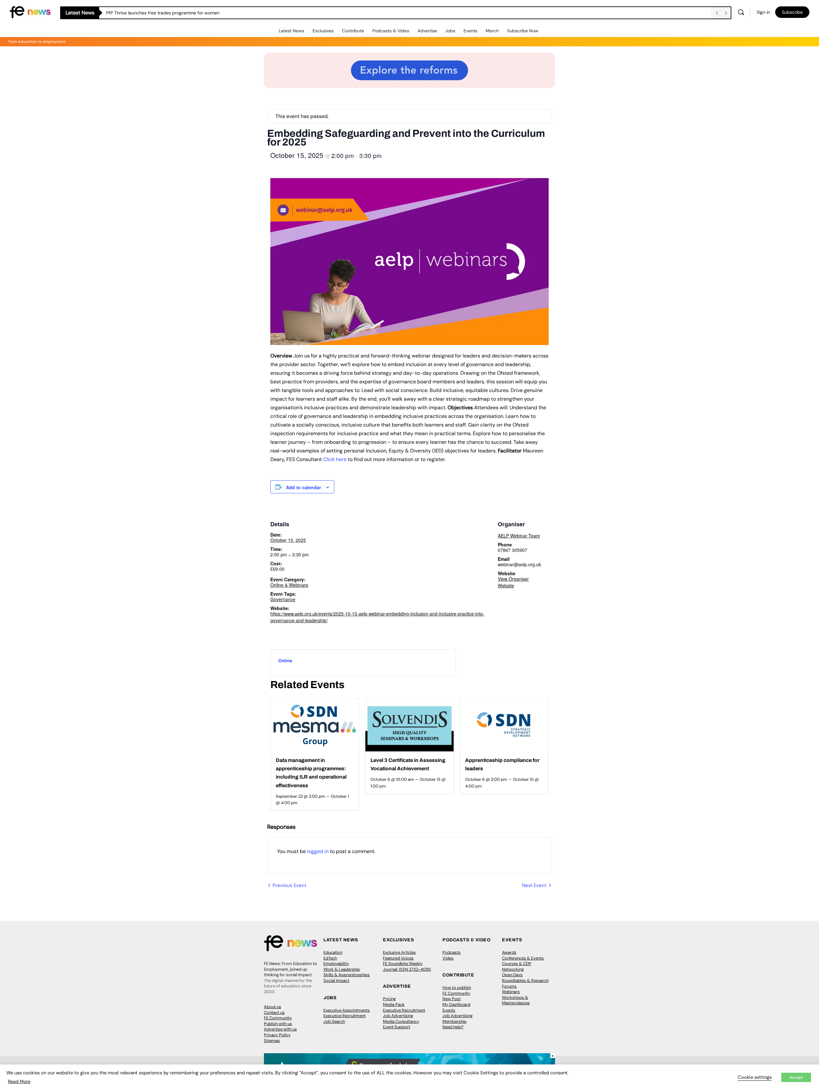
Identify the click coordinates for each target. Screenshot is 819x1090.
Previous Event (289, 885)
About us (272, 1006)
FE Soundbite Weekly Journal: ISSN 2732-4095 (407, 966)
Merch (492, 31)
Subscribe (792, 12)
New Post (451, 998)
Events (470, 31)
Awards (509, 952)
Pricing (389, 998)
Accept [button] (796, 1077)
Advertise (427, 31)
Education (332, 952)
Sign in (763, 12)
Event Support (396, 1027)
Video (448, 958)
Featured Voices (398, 958)
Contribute (353, 31)
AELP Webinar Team (519, 535)
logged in (318, 851)
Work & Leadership (341, 969)
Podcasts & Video (390, 31)
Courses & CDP (516, 963)
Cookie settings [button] (755, 1077)
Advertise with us (280, 1029)
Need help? (453, 1027)
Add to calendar (303, 487)
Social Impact (336, 980)
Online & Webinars (289, 585)
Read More (19, 1081)
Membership (454, 1021)
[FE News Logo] (30, 11)
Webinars (511, 991)
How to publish (456, 987)
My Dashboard (456, 1004)
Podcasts (451, 952)
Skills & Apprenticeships (346, 974)
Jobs (450, 31)
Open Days (512, 974)
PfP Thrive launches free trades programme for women (162, 13)
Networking (513, 969)
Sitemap (272, 1040)
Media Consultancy (401, 1021)
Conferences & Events (523, 958)
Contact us (274, 1012)
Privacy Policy (277, 1035)
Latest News (291, 31)
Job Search (334, 1021)
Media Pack (394, 1004)
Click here (334, 459)
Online (285, 660)
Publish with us (278, 1023)
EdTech (330, 958)
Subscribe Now (522, 31)
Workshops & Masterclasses (516, 1000)
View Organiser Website (513, 582)
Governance (282, 599)
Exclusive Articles (399, 952)
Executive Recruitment (344, 1015)
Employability (336, 963)
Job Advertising (398, 1015)
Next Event (534, 885)
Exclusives (323, 31)
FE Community (278, 1018)
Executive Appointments (346, 1010)
